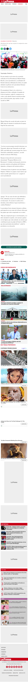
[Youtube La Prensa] (14, 667)
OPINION (3, 654)
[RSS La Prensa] (21, 667)
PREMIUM (3, 651)
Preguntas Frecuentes (13, 675)
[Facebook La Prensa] (7, 667)
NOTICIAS (3, 647)
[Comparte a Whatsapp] (2, 49)
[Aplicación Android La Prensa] (19, 667)
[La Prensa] (6, 659)
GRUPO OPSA (4, 656)
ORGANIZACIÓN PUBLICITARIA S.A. (14, 664)
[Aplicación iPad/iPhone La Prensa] (17, 667)
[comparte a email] (10, 49)
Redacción (14, 41)
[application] (14, 276)
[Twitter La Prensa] (9, 667)
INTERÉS (3, 649)
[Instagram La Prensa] (12, 667)
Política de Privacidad (18, 670)
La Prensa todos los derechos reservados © (14, 662)
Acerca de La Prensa (8, 670)
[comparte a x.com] (7, 49)
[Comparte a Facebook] (5, 49)
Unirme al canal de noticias (14, 247)
